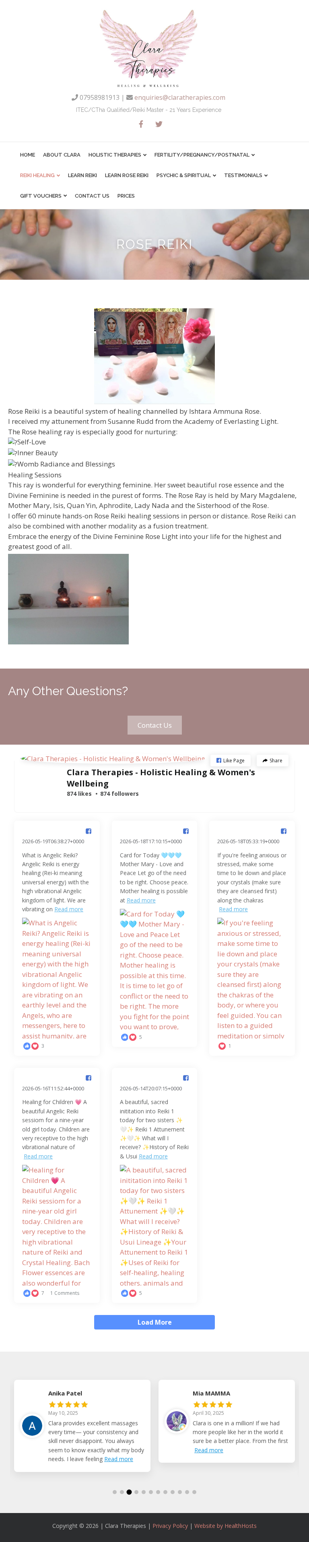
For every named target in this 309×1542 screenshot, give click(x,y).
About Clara (61, 155)
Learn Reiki (82, 175)
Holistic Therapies (115, 155)
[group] (82, 1432)
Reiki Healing (37, 175)
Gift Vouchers (41, 196)
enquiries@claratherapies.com (179, 97)
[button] (155, 725)
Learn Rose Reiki (126, 175)
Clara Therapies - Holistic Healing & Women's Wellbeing (161, 778)
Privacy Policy (170, 1526)
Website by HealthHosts (225, 1526)
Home (27, 155)
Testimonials (243, 175)
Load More (155, 1322)
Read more (68, 909)
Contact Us (92, 196)
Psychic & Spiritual (184, 175)
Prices (126, 196)
